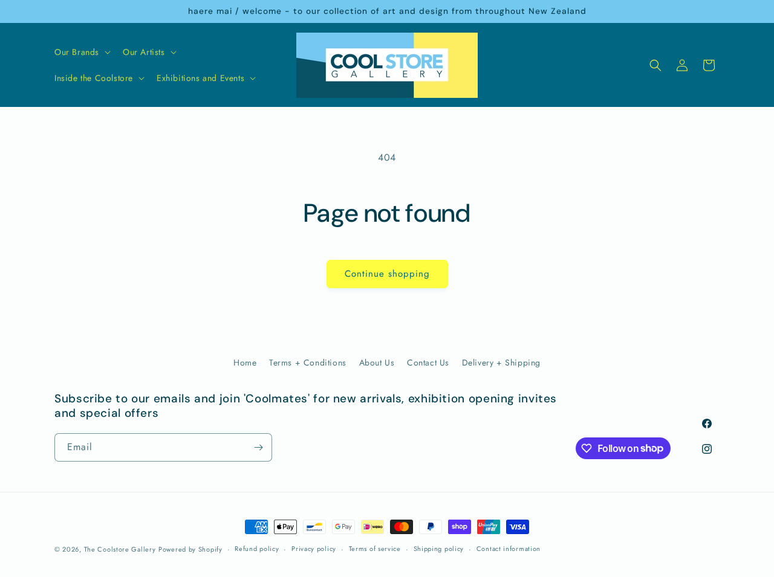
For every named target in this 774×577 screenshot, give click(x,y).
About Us (377, 362)
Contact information (508, 548)
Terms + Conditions (307, 362)
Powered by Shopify (190, 549)
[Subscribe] (258, 447)
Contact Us (428, 362)
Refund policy (257, 548)
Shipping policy (439, 548)
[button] (81, 52)
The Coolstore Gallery (120, 549)
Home (244, 362)
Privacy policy (313, 548)
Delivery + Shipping (501, 362)
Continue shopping (387, 273)
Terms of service (375, 548)
